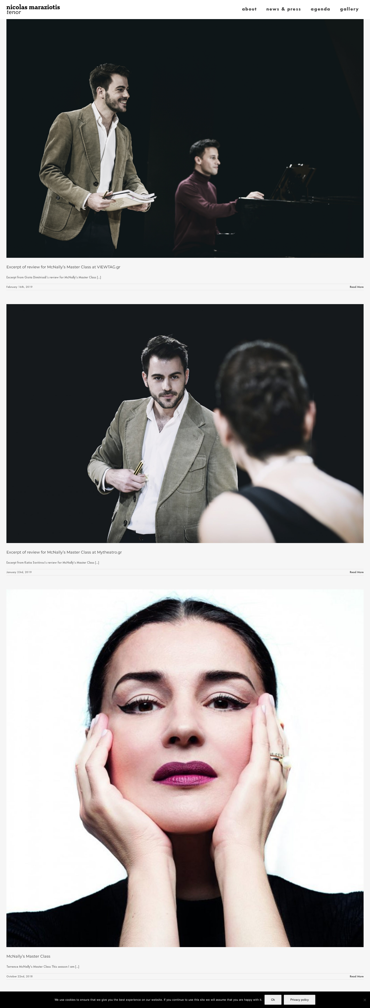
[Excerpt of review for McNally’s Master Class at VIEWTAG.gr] (185, 138)
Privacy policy (299, 999)
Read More (357, 286)
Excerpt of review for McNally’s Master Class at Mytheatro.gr (64, 552)
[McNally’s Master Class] (185, 768)
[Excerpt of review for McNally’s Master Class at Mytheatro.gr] (185, 423)
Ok (273, 999)
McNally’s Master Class (28, 956)
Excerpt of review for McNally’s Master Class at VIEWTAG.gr (63, 267)
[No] (365, 1000)
